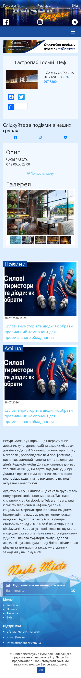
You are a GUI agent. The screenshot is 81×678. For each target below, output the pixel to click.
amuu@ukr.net (17, 637)
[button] (40, 164)
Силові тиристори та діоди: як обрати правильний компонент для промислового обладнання (39, 331)
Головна (9, 5)
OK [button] (41, 670)
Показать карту (42, 173)
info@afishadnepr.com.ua (24, 643)
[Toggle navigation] (73, 31)
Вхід (75, 5)
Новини (12, 609)
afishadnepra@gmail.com (23, 631)
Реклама (43, 5)
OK (73, 591)
